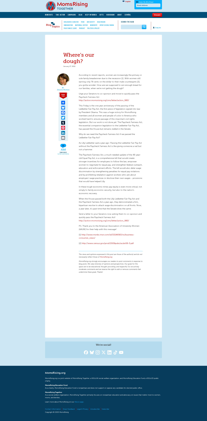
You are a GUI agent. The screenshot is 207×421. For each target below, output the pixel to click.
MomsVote (49, 15)
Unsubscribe (95, 409)
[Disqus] (111, 305)
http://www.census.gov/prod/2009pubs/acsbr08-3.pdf (108, 243)
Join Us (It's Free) (146, 2)
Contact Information (53, 409)
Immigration (68, 25)
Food (83, 22)
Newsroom (110, 15)
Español (128, 15)
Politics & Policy (93, 28)
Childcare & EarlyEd (71, 22)
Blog (80, 15)
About (119, 15)
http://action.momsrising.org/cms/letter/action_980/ (104, 100)
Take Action (60, 15)
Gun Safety (91, 22)
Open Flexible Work (107, 25)
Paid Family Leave (70, 28)
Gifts (102, 15)
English (128, 1)
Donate (157, 15)
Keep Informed (91, 15)
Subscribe (105, 409)
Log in (158, 28)
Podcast (82, 28)
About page (79, 402)
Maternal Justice (81, 25)
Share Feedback (69, 409)
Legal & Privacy (82, 409)
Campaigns (72, 15)
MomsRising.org (68, 6)
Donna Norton (63, 90)
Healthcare (101, 22)
